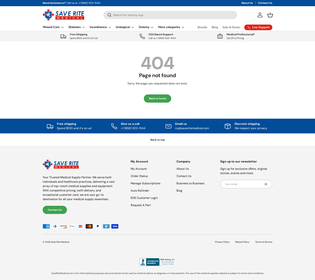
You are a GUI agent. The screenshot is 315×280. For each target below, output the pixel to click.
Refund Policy (242, 242)
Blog (215, 27)
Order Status (139, 176)
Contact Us (265, 3)
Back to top (157, 139)
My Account (139, 169)
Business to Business (190, 183)
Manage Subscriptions (145, 183)
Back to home (157, 98)
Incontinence (98, 27)
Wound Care (51, 27)
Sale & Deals (231, 27)
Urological (123, 27)
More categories (169, 27)
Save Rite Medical (60, 242)
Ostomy (144, 27)
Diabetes (75, 27)
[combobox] (170, 15)
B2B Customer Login (144, 198)
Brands (202, 27)
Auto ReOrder (140, 190)
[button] (270, 15)
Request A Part (141, 205)
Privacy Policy (222, 242)
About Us (247, 3)
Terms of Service (263, 242)
